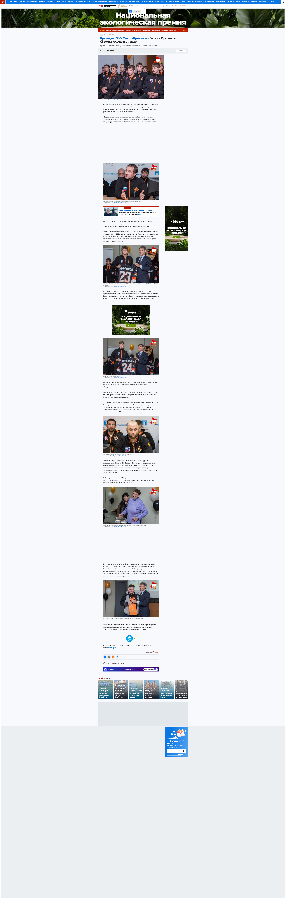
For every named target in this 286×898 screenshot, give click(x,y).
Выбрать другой (136, 11)
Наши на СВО (164, 30)
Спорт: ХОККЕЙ (121, 663)
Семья (189, 2)
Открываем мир (174, 2)
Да (130, 11)
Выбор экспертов (147, 2)
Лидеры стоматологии (118, 30)
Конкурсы (128, 30)
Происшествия (113, 2)
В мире (58, 2)
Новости (108, 30)
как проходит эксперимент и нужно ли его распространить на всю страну (137, 212)
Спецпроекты (262, 2)
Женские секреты (198, 2)
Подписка (183, 6)
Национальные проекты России (130, 2)
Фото (10, 2)
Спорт (95, 2)
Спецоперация (24, 2)
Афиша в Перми (146, 30)
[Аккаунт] (283, 2)
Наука (89, 2)
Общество (42, 2)
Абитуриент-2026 (156, 30)
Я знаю (183, 2)
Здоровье (71, 2)
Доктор (157, 2)
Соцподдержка (81, 2)
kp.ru (156, 652)
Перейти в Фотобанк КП (114, 100)
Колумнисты (102, 2)
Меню (2, 2)
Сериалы (254, 2)
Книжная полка (221, 2)
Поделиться (182, 50)
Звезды (64, 2)
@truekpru (112, 648)
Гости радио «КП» (136, 30)
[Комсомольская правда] (107, 5)
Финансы (164, 2)
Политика (33, 2)
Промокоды (245, 2)
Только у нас (172, 30)
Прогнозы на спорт (234, 2)
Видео (16, 2)
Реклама (174, 6)
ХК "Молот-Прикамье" (111, 663)
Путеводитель (209, 2)
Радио (167, 6)
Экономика (50, 2)
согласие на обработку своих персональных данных (175, 754)
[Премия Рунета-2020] (121, 6)
